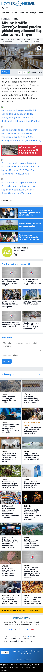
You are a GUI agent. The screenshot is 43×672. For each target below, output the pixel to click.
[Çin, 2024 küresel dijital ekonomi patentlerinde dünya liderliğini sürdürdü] (10, 587)
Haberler (5, 19)
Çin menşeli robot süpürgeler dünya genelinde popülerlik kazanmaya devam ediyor (10, 457)
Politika (33, 636)
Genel (14, 13)
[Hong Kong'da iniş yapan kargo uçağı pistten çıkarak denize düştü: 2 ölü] (32, 443)
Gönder (6, 361)
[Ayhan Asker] (7, 252)
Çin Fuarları (7, 506)
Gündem (5, 13)
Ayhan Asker (20, 250)
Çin (32, 641)
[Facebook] (11, 629)
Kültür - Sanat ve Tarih (12, 639)
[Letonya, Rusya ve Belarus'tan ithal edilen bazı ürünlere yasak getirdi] (11, 294)
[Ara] (3, 8)
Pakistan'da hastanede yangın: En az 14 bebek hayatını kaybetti (11, 324)
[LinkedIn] (27, 629)
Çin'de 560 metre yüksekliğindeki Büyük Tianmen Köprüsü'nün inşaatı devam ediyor (32, 543)
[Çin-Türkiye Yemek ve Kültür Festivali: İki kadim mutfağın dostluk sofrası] (32, 414)
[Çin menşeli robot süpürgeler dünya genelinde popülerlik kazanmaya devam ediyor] (10, 443)
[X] (15, 629)
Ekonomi (24, 13)
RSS (6, 652)
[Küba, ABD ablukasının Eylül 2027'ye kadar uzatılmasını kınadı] (31, 294)
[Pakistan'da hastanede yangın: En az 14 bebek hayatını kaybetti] (11, 316)
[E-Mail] (16, 255)
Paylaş (6, 72)
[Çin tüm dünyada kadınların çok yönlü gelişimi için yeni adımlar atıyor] (32, 471)
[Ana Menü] (7, 8)
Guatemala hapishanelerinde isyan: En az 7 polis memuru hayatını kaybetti (31, 400)
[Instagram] (23, 629)
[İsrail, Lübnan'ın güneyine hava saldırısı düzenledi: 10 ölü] (10, 386)
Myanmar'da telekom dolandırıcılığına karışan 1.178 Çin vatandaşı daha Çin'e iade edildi (10, 428)
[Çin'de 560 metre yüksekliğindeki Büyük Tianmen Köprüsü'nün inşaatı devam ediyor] (32, 529)
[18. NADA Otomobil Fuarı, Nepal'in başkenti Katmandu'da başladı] (31, 273)
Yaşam (5, 566)
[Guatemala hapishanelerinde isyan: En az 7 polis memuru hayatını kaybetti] (32, 386)
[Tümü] (40, 374)
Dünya (33, 13)
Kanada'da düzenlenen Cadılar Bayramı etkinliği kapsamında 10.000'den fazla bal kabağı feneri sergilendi (32, 513)
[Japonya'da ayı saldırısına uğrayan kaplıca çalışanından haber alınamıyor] (10, 471)
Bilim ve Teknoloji (10, 641)
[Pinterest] (19, 629)
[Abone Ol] (35, 72)
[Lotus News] (18, 3)
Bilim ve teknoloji (10, 595)
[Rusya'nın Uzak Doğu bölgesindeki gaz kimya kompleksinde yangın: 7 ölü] (11, 273)
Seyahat (28, 595)
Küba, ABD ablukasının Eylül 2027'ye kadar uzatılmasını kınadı (31, 303)
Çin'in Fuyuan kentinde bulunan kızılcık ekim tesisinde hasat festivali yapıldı (9, 571)
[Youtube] (32, 629)
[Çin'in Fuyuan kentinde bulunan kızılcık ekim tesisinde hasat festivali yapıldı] (10, 557)
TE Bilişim (27, 660)
